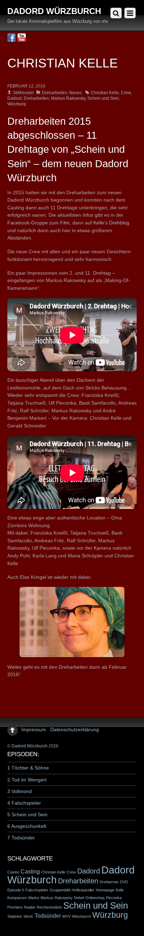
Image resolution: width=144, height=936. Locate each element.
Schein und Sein (103, 98)
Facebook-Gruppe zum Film (38, 222)
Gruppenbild (60, 890)
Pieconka (114, 898)
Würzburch (81, 916)
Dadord (14, 98)
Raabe (29, 907)
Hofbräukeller (83, 890)
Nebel (79, 898)
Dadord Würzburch (30, 746)
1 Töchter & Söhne (28, 768)
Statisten (14, 916)
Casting (30, 871)
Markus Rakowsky (68, 98)
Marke (33, 898)
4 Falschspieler (24, 803)
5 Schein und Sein (27, 814)
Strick (28, 916)
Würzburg (16, 104)
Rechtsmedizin (49, 907)
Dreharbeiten (54, 92)
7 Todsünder (21, 837)
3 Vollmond (19, 791)
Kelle (120, 890)
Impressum (33, 729)
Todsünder (48, 915)
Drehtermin (109, 882)
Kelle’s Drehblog (111, 222)
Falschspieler (37, 890)
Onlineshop (95, 898)
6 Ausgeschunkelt (26, 826)
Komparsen (17, 898)
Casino (13, 872)
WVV (66, 916)
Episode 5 (15, 890)
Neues (75, 92)
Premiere (15, 907)
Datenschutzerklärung (74, 729)
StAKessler (23, 92)
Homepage (105, 890)
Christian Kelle (105, 92)
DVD (124, 882)
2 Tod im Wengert (26, 780)
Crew (126, 92)
